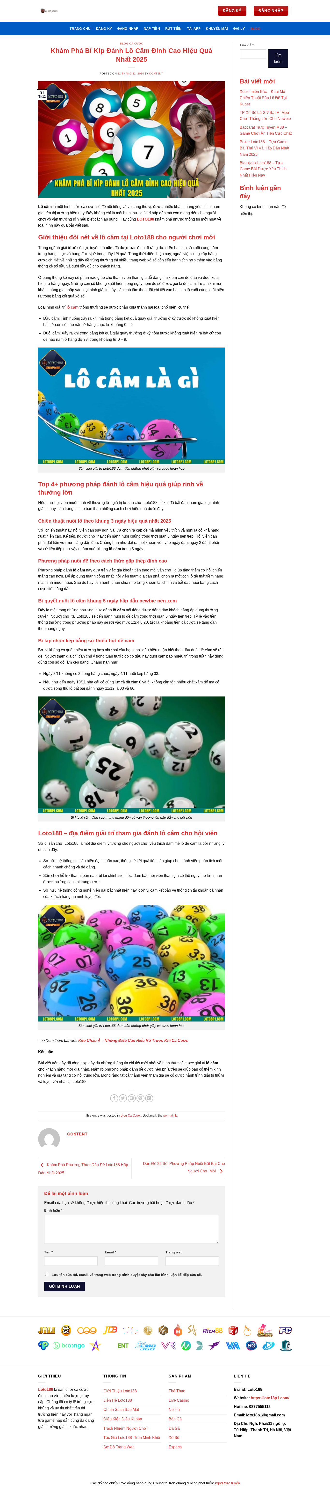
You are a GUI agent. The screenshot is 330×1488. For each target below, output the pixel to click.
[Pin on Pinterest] (140, 1098)
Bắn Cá (175, 1419)
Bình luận (53, 1210)
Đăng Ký (104, 28)
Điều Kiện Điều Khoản (122, 1419)
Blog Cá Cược (131, 43)
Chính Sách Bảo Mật (121, 1409)
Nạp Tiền (152, 28)
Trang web (174, 1252)
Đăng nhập (127, 28)
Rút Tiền (173, 28)
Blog (255, 28)
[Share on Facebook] (114, 1098)
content (156, 73)
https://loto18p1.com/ (270, 1398)
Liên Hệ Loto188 (117, 1400)
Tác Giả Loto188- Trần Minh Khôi (131, 1438)
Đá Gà (174, 1428)
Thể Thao (177, 1391)
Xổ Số (174, 1438)
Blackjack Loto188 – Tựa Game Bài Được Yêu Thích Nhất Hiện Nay (263, 169)
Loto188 (45, 1389)
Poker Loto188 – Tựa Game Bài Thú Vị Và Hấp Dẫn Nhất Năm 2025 (264, 148)
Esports (175, 1447)
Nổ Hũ (174, 1409)
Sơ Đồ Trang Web (119, 1447)
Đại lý (239, 28)
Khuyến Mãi (217, 28)
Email (110, 1252)
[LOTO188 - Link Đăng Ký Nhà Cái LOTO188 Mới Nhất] (62, 11)
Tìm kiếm (247, 45)
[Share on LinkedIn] (149, 1098)
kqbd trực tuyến (227, 1483)
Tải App (194, 28)
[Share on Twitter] (123, 1098)
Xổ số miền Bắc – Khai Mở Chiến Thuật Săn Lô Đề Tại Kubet (263, 97)
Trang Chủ (80, 28)
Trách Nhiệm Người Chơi (125, 1428)
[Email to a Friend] (132, 1098)
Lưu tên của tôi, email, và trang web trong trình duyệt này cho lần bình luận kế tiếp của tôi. (127, 1275)
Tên (48, 1252)
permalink (170, 1115)
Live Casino (179, 1400)
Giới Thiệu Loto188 (120, 1391)
